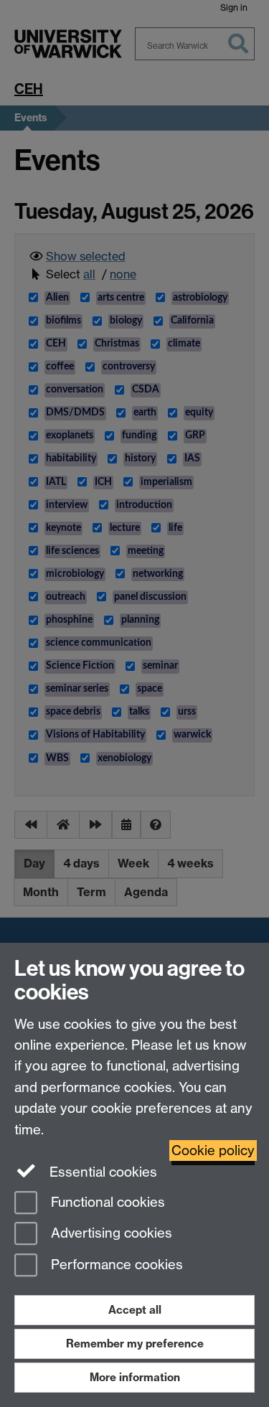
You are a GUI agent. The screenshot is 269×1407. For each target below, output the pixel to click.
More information (135, 1377)
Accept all (134, 1310)
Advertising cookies (109, 1233)
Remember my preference (135, 1343)
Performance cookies (115, 1265)
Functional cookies (106, 1202)
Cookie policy (213, 1150)
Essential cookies (101, 1172)
